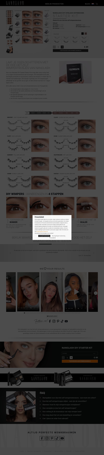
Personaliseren (52, 237)
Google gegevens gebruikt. (42, 231)
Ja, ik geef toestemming (44, 235)
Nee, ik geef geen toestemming (58, 235)
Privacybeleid (39, 217)
